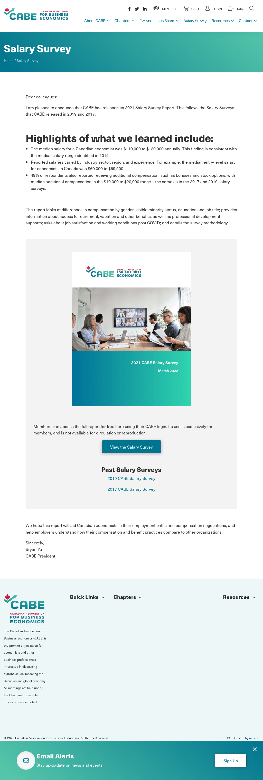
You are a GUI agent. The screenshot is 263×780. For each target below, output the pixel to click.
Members (169, 8)
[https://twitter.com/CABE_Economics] (137, 9)
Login (217, 8)
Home (9, 60)
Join (239, 8)
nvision (254, 738)
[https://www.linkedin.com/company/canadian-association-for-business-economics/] (145, 9)
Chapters (122, 20)
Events (145, 21)
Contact (245, 20)
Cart (195, 8)
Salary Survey (195, 21)
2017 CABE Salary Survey (131, 489)
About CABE (94, 20)
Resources (221, 20)
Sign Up (230, 760)
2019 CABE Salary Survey (131, 478)
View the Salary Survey (131, 447)
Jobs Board (165, 20)
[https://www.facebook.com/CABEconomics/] (129, 9)
